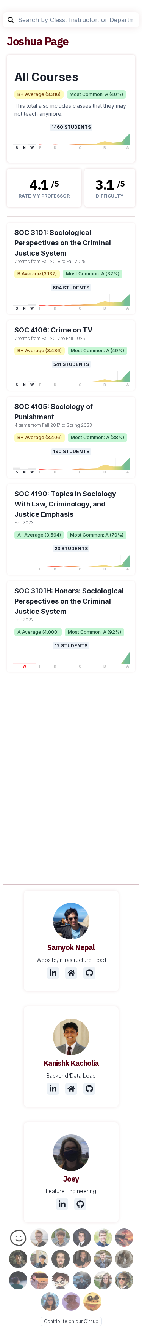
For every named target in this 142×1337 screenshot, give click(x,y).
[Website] (71, 973)
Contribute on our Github (71, 1321)
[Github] (89, 973)
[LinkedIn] (53, 973)
